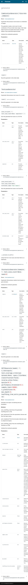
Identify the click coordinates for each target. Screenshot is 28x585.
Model (18, 437)
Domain (15, 294)
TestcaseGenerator (9, 19)
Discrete (14, 43)
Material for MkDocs (9, 583)
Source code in (14, 69)
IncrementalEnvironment (11, 92)
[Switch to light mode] (22, 1)
